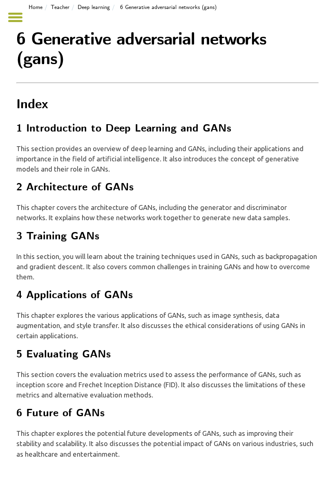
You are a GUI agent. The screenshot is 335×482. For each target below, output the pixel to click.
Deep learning (94, 7)
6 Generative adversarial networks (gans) (168, 7)
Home (35, 7)
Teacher (60, 7)
